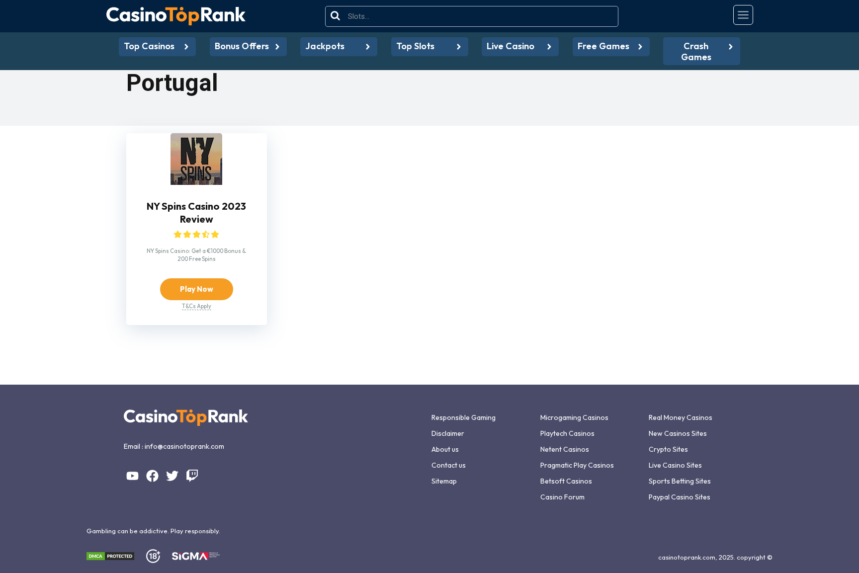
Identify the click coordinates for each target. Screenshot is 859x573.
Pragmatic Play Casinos (577, 465)
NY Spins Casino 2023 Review (196, 212)
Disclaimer (447, 433)
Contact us (448, 465)
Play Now (196, 289)
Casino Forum (562, 496)
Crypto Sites (668, 449)
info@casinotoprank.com (184, 446)
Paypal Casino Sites (679, 496)
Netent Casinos (564, 449)
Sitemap (444, 481)
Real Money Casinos (680, 417)
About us (445, 449)
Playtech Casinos (567, 433)
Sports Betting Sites (680, 481)
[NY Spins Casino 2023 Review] (196, 182)
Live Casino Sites (675, 465)
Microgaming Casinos (574, 417)
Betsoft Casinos (566, 481)
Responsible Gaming (463, 417)
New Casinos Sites (678, 433)
